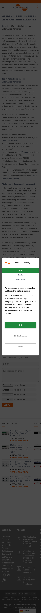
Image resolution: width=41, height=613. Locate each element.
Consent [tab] (20, 270)
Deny (20, 347)
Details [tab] (20, 275)
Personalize (20, 336)
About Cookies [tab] (20, 279)
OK (20, 325)
